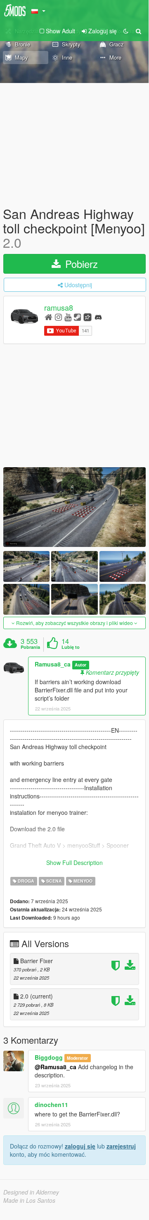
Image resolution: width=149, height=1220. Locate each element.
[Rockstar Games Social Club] (87, 317)
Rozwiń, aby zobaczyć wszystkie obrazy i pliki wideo (74, 622)
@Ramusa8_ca (55, 1067)
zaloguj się (80, 1146)
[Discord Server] (98, 317)
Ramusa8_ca (53, 664)
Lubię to (70, 647)
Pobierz (80, 263)
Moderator (77, 1058)
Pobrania (30, 647)
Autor (80, 665)
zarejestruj (121, 1146)
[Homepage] (48, 317)
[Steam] (77, 317)
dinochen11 (51, 1104)
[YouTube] (68, 317)
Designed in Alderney (31, 1192)
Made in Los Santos (29, 1200)
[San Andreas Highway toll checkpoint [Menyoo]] (74, 507)
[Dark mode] (126, 31)
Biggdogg (49, 1057)
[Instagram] (58, 317)
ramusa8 (58, 307)
